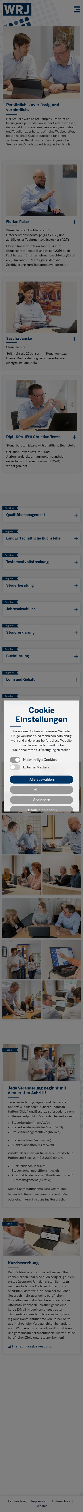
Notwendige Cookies (40, 760)
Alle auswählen (41, 779)
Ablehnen (41, 790)
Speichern (41, 800)
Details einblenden (41, 810)
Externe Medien (36, 767)
